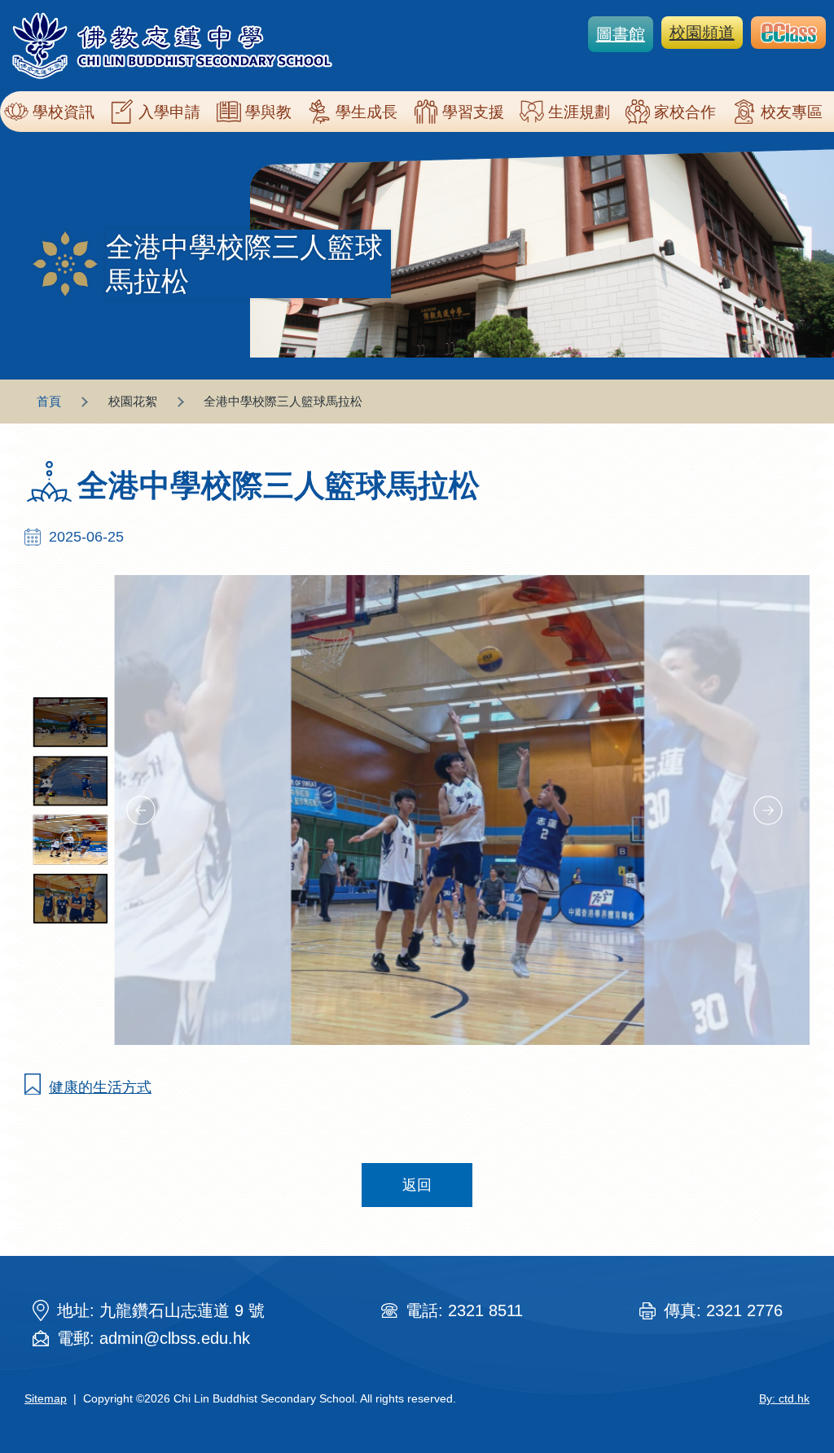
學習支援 (473, 112)
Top (792, 1386)
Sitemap (45, 1398)
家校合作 (685, 112)
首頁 (49, 401)
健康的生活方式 (100, 1087)
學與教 (268, 112)
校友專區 (792, 112)
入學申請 (169, 112)
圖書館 (620, 34)
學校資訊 (63, 112)
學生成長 (366, 112)
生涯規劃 (579, 112)
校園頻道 (702, 33)
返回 (417, 1185)
